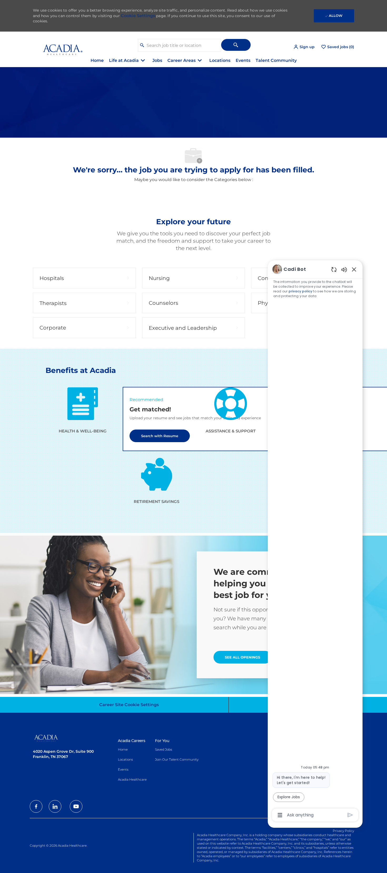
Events (243, 60)
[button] (304, 47)
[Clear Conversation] (334, 269)
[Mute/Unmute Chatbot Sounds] (344, 269)
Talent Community (276, 60)
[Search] (236, 45)
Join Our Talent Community (177, 759)
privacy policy (300, 291)
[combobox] (179, 45)
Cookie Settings (138, 15)
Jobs (157, 60)
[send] (350, 815)
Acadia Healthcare (132, 779)
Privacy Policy (343, 831)
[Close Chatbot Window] (354, 269)
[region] (315, 541)
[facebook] (36, 806)
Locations (219, 60)
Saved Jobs (163, 749)
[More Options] (280, 815)
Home (97, 60)
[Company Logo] (59, 46)
